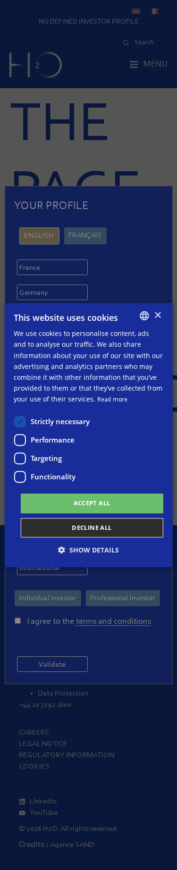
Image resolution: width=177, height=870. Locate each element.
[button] (88, 549)
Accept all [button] (92, 503)
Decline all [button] (91, 527)
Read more (112, 400)
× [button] (157, 315)
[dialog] (88, 435)
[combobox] (144, 315)
